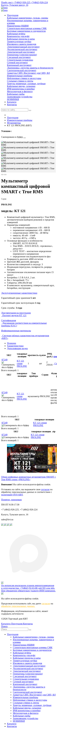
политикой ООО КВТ (12, 494)
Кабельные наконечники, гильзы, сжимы (27, 18)
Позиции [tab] (11, 343)
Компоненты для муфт (18, 36)
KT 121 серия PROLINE (22, 363)
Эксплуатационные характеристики (19, 293)
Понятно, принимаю (11, 499)
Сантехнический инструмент (21, 70)
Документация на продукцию (16, 313)
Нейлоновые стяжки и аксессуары (24, 78)
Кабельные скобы (16, 94)
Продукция (12, 15)
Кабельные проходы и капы (21, 39)
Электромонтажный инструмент (23, 47)
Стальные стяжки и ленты (20, 81)
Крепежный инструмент (19, 65)
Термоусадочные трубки (19, 41)
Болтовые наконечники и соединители (26, 31)
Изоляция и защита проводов (21, 44)
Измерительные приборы (19, 75)
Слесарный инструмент (19, 57)
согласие (45, 489)
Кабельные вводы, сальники (21, 86)
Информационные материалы (16, 330)
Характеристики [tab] (15, 346)
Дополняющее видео (17, 348)
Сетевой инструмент (17, 62)
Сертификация (8, 320)
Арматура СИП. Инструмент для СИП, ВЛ (28, 73)
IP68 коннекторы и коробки (21, 89)
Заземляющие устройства (19, 96)
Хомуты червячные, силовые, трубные (26, 83)
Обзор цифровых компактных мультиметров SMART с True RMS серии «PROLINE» (28, 478)
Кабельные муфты (16, 33)
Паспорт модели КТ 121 (13, 315)
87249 (4, 359)
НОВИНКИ (13, 99)
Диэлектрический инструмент (22, 49)
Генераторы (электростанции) (22, 54)
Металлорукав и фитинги (20, 91)
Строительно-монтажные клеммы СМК (27, 28)
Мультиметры (14, 123)
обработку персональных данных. (18, 606)
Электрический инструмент (21, 52)
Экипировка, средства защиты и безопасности (30, 68)
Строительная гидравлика (20, 60)
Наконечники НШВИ (18, 26)
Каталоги (11, 102)
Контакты (12, 104)
